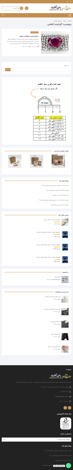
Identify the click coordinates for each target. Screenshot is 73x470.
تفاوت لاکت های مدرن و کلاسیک (60, 205)
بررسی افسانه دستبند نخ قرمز (61, 195)
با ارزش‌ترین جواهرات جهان (29, 36)
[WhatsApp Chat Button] (68, 465)
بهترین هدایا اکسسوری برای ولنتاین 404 (57, 190)
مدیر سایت (34, 46)
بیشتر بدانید (34, 32)
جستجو (66, 66)
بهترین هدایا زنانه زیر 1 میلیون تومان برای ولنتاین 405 (54, 200)
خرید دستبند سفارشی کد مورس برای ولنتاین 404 (55, 185)
